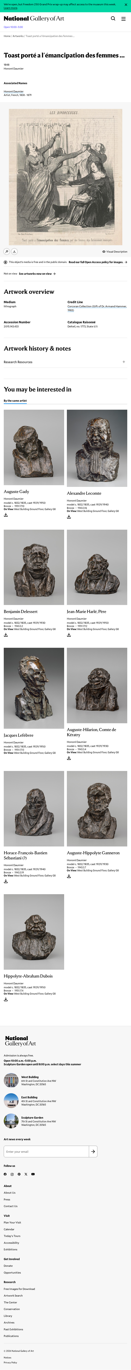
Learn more (10, 8)
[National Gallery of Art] (65, 1040)
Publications (11, 1336)
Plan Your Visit (12, 1222)
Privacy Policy (10, 1362)
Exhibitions (10, 1249)
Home (7, 36)
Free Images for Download (19, 1289)
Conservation (12, 1309)
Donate (8, 1265)
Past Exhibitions (13, 1329)
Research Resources (18, 362)
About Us (9, 1192)
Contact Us (10, 1206)
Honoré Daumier (14, 91)
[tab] (15, 401)
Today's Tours (12, 1236)
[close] (126, 5)
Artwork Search (13, 1295)
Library (8, 1316)
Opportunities (12, 1272)
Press (7, 1199)
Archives (9, 1322)
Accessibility (11, 1242)
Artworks (18, 36)
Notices (7, 1357)
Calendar (9, 1229)
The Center (10, 1302)
